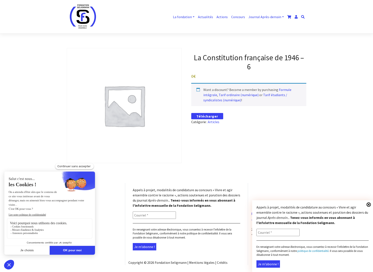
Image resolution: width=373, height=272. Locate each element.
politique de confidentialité (202, 233)
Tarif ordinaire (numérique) (239, 95)
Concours (238, 17)
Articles (213, 122)
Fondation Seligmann (171, 262)
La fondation (182, 17)
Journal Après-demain (264, 17)
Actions (222, 17)
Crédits (222, 262)
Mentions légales (202, 262)
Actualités (205, 17)
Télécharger (207, 116)
